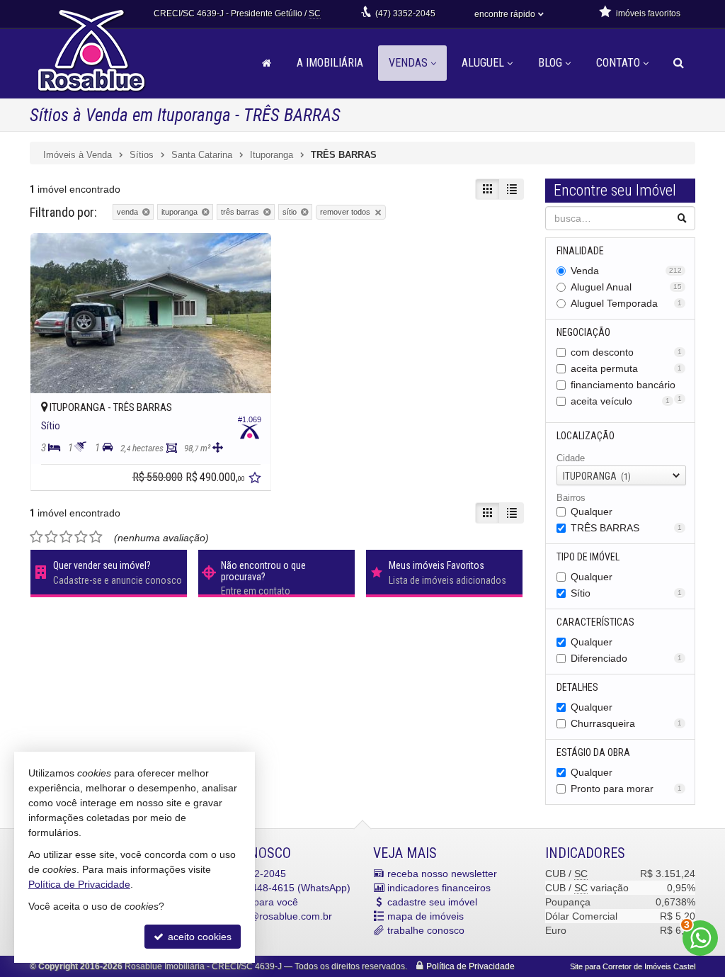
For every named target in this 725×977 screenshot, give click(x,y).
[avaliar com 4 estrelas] (81, 537)
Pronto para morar (627, 788)
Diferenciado (627, 658)
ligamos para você (257, 902)
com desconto (627, 352)
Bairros (571, 497)
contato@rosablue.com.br (274, 916)
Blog (550, 62)
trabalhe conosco (425, 930)
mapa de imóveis (425, 916)
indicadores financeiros (439, 887)
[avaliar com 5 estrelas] (96, 537)
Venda (627, 270)
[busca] (679, 63)
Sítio (627, 593)
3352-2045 (405, 13)
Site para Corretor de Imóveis (632, 966)
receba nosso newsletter (442, 873)
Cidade (570, 458)
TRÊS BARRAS (627, 527)
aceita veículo (620, 401)
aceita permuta (627, 368)
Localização (585, 435)
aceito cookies (198, 936)
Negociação (583, 332)
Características (595, 622)
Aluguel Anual (627, 287)
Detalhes (577, 687)
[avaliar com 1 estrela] (36, 537)
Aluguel (483, 62)
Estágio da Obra (593, 752)
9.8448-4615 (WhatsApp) (283, 887)
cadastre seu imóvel (432, 902)
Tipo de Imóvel (588, 557)
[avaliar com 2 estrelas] (51, 537)
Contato (618, 62)
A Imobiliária (330, 62)
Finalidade (580, 250)
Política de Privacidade (470, 966)
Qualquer (591, 511)
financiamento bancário (627, 386)
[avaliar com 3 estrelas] (66, 537)
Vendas (408, 62)
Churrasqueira (627, 723)
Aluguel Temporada (627, 303)
